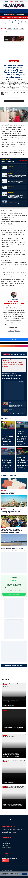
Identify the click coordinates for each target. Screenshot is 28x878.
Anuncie (5, 860)
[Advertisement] (14, 390)
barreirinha (19, 31)
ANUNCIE (21, 1)
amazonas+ (3, 32)
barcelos (14, 31)
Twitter (14, 342)
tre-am (10, 223)
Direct (14, 346)
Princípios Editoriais (6, 843)
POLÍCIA (18, 11)
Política (16, 28)
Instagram (11, 330)
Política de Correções (6, 847)
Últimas (22, 28)
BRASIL (11, 1)
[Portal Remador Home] (14, 820)
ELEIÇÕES (5, 11)
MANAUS (12, 11)
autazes (10, 31)
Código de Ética (5, 845)
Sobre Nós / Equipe (6, 841)
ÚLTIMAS (6, 1)
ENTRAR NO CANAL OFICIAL (14, 594)
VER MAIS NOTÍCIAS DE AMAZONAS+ (14, 665)
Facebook (17, 330)
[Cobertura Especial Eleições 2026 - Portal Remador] (8, 14)
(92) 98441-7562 (11, 856)
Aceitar (24, 873)
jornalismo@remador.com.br (11, 858)
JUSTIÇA (16, 1)
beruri (24, 31)
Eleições (9, 28)
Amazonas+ (22, 354)
